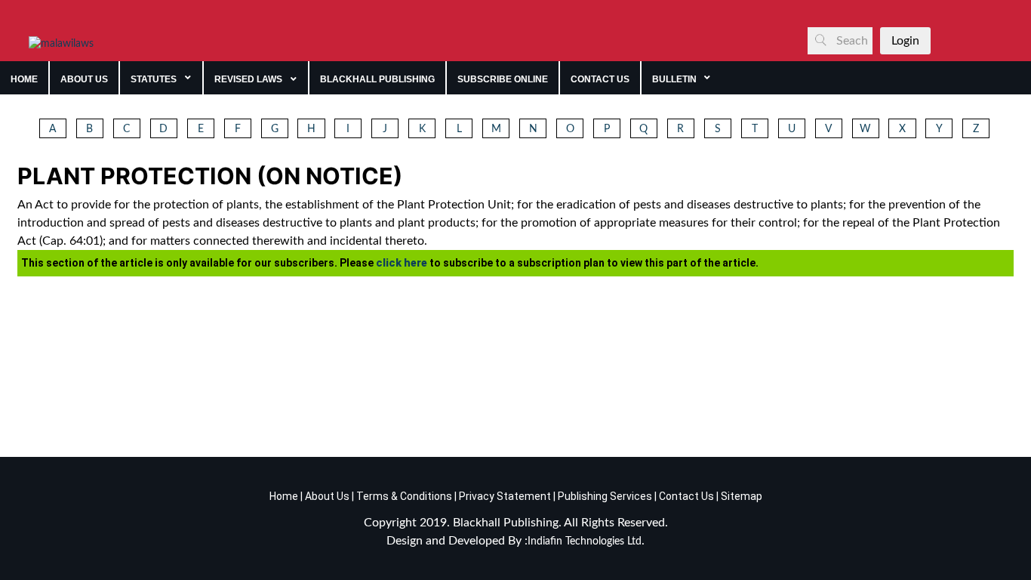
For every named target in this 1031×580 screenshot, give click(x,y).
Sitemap (741, 496)
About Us (326, 496)
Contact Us (686, 496)
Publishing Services (604, 496)
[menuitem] (24, 77)
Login (905, 41)
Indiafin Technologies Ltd (585, 541)
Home (283, 496)
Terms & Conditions (404, 496)
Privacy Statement (504, 496)
